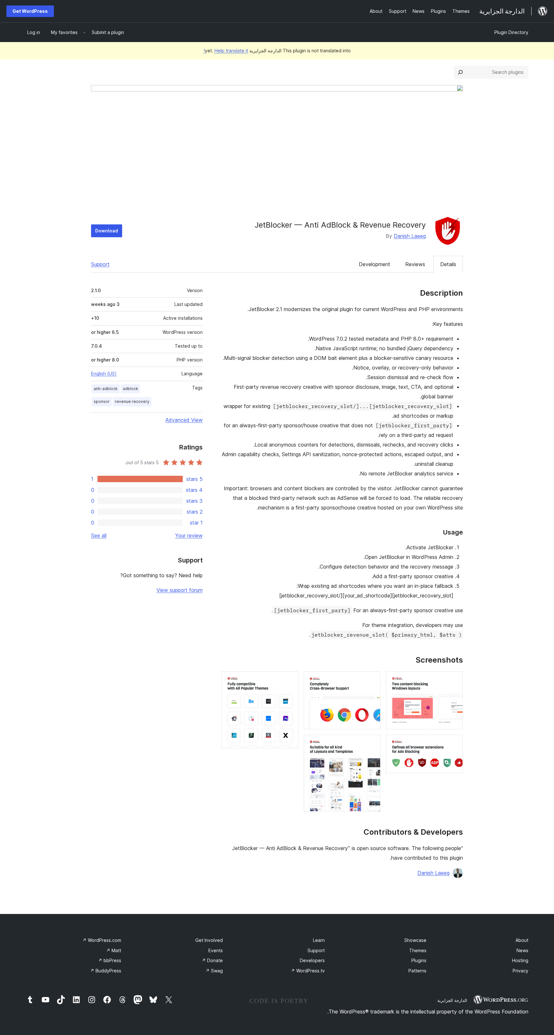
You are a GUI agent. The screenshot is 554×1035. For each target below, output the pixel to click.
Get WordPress (30, 11)
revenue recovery (132, 401)
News (522, 950)
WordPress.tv (308, 970)
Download (106, 230)
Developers (312, 960)
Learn (319, 940)
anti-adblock (106, 388)
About (522, 940)
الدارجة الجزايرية (452, 1000)
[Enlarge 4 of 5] (372, 743)
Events (215, 950)
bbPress (109, 960)
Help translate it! (226, 50)
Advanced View (184, 420)
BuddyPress (105, 970)
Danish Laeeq (410, 236)
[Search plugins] (460, 72)
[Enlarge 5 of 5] (290, 680)
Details (448, 264)
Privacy (520, 970)
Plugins (418, 960)
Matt (113, 950)
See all (98, 535)
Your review (189, 535)
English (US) (104, 373)
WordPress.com (101, 940)
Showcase (415, 940)
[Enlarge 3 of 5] (372, 680)
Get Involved (209, 940)
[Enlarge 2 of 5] (454, 743)
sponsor (102, 401)
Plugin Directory (511, 32)
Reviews (415, 264)
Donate (212, 960)
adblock (130, 388)
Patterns (417, 970)
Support (100, 264)
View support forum (179, 590)
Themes (417, 950)
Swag (214, 970)
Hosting (520, 960)
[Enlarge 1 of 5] (454, 680)
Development (374, 264)
